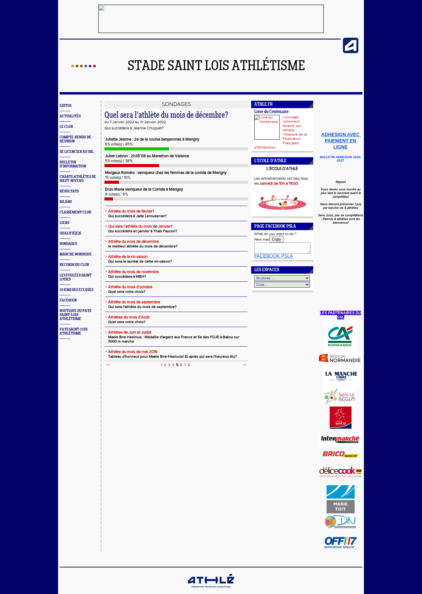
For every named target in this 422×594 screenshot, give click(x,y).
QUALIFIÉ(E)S (70, 233)
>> (244, 365)
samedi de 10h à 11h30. (279, 183)
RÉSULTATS (69, 191)
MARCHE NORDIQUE (76, 254)
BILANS (66, 202)
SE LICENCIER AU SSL (77, 152)
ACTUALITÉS (70, 116)
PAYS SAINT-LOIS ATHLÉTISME (73, 331)
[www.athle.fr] (350, 51)
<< (108, 365)
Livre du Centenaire (271, 112)
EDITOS (65, 106)
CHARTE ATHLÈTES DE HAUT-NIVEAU (78, 179)
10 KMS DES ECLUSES (76, 290)
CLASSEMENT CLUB (75, 212)
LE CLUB (66, 127)
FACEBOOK (68, 300)
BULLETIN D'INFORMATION (73, 164)
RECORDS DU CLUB (74, 265)
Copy (276, 239)
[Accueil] (83, 66)
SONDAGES (68, 244)
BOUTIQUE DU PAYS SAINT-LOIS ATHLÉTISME (75, 315)
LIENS (64, 223)
